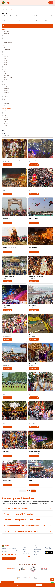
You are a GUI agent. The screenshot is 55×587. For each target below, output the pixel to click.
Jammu (5, 64)
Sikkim (5, 81)
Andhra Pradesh (8, 77)
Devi (5, 112)
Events (13, 10)
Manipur (6, 79)
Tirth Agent (25, 557)
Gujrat (5, 60)
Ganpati (6, 117)
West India (6, 35)
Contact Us (36, 547)
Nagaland (6, 96)
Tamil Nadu (6, 86)
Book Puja (25, 551)
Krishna (5, 116)
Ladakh (5, 105)
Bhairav (5, 125)
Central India (7, 39)
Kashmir (6, 66)
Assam (5, 62)
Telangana (6, 92)
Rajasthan (6, 68)
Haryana (6, 56)
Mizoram (6, 90)
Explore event (7, 164)
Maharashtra (7, 71)
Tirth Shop (25, 555)
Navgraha (6, 123)
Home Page (6, 10)
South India (6, 33)
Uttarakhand (7, 49)
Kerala (5, 98)
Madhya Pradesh (8, 53)
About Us (25, 547)
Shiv (5, 110)
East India (6, 37)
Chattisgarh (7, 100)
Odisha (5, 73)
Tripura (5, 94)
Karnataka (6, 75)
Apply (4, 135)
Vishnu (5, 114)
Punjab (5, 70)
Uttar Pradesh (7, 55)
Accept (39, 585)
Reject (45, 585)
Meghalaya (6, 85)
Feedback (36, 554)
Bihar (5, 58)
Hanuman (6, 119)
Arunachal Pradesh (8, 83)
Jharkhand (6, 88)
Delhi (5, 47)
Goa (5, 101)
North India (6, 31)
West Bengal (7, 103)
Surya (5, 121)
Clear (8, 135)
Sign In (51, 2)
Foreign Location (8, 42)
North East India (8, 40)
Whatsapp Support (38, 549)
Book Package (26, 553)
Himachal (6, 51)
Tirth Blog (25, 549)
